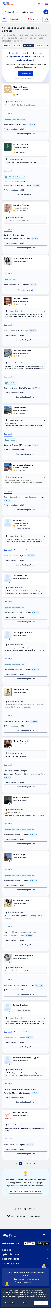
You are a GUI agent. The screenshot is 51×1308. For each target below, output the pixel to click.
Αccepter (41, 1303)
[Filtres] (4, 19)
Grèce (14, 1279)
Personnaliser (10, 1303)
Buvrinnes (28, 45)
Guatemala (27, 1282)
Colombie (35, 1279)
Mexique (28, 1279)
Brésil (34, 1282)
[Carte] (46, 19)
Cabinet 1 (8, 113)
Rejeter (25, 1303)
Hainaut (6, 45)
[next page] (34, 1163)
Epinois (40, 45)
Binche (17, 45)
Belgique (21, 1279)
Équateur (18, 1282)
